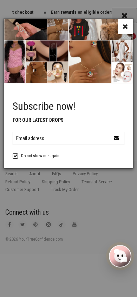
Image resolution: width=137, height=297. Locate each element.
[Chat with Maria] (120, 256)
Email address (30, 138)
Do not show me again (40, 155)
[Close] (125, 26)
